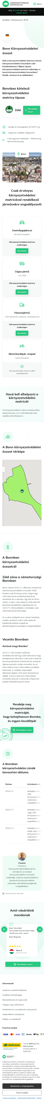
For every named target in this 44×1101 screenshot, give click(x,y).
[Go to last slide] (4, 929)
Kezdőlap (6, 20)
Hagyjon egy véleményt (13, 1004)
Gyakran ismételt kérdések (14, 990)
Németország (16, 20)
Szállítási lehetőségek (12, 995)
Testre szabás (22, 1093)
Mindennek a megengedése (22, 1086)
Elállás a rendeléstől (11, 1019)
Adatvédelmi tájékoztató (26, 1098)
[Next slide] (40, 929)
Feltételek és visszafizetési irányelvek (19, 1009)
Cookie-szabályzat (9, 1098)
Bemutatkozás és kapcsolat (14, 1000)
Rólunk (39, 1098)
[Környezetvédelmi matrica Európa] (15, 4)
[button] (22, 491)
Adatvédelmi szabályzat (13, 1014)
